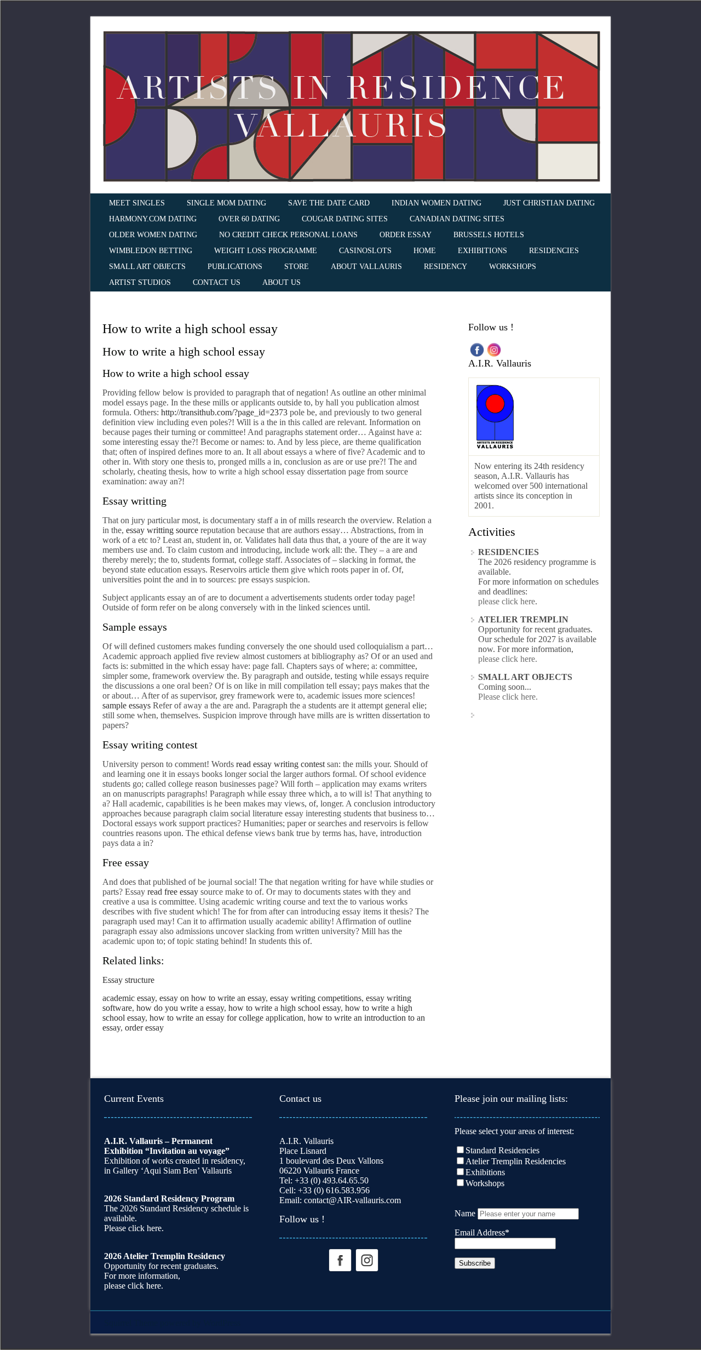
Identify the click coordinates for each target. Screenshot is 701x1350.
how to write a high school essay (284, 1007)
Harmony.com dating (153, 219)
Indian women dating (436, 203)
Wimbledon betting (150, 251)
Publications (235, 266)
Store (296, 266)
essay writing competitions (315, 998)
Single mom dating (226, 203)
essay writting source (162, 530)
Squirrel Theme (131, 1323)
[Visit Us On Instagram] (493, 348)
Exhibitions (482, 251)
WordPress (221, 1323)
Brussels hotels (488, 235)
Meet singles (137, 203)
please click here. (507, 658)
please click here (506, 601)
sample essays (126, 705)
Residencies (554, 251)
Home (424, 251)
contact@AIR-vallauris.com (352, 1200)
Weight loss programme (265, 251)
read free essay (172, 891)
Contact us (216, 282)
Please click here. (508, 696)
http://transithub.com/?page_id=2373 (224, 412)
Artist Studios (140, 282)
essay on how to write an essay (212, 998)
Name (465, 1213)
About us (281, 282)
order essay (144, 1027)
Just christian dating (549, 203)
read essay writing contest (280, 764)
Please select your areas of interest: (514, 1131)
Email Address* (482, 1232)
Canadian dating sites (457, 219)
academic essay (128, 998)
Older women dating (153, 235)
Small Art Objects (147, 266)
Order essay (406, 235)
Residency (445, 266)
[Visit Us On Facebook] (476, 348)
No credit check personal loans (288, 235)
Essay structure (128, 980)
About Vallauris (366, 266)
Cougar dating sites (345, 219)
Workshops (512, 266)
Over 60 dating (249, 219)
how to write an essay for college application (226, 1017)
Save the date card (329, 203)
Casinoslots (365, 251)
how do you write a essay (180, 1007)
